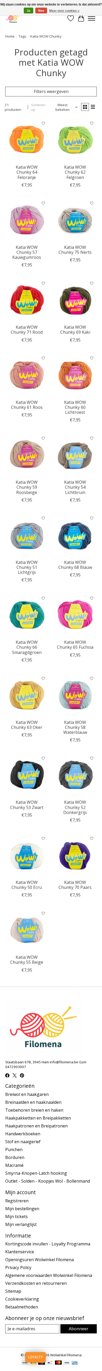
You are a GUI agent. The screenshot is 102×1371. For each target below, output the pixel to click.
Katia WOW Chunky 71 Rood (27, 329)
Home (10, 36)
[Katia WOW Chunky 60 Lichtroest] (75, 375)
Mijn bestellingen (22, 1209)
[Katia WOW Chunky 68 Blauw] (75, 535)
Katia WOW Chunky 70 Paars (75, 884)
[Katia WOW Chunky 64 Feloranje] (26, 140)
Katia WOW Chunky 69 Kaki (75, 329)
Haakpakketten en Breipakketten (38, 1118)
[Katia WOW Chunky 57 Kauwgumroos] (26, 220)
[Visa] (66, 1363)
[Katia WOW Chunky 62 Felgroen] (75, 140)
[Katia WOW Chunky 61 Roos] (26, 375)
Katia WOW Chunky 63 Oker (26, 724)
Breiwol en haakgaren (27, 1094)
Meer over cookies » (64, 11)
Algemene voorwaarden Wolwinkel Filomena (48, 1275)
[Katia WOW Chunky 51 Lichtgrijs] (26, 535)
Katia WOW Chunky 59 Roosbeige (27, 487)
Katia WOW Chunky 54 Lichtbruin (75, 487)
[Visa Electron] (75, 1363)
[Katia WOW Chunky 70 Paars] (75, 855)
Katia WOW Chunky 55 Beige (26, 959)
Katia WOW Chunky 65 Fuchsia (75, 644)
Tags (22, 36)
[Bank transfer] (25, 1363)
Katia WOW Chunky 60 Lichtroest (75, 407)
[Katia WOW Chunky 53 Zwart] (26, 775)
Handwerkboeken (22, 1134)
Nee (41, 11)
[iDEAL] (33, 1363)
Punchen (13, 1149)
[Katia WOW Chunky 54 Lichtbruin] (75, 455)
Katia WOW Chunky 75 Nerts (75, 249)
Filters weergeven (51, 91)
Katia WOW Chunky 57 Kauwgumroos (26, 252)
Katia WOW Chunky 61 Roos (27, 404)
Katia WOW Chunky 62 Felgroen (75, 172)
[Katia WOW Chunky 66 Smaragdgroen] (26, 615)
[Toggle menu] (91, 18)
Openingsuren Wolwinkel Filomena (39, 1259)
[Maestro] (41, 1363)
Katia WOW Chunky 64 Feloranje (27, 172)
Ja (28, 11)
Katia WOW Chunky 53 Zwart (26, 804)
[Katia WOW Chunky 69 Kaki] (75, 300)
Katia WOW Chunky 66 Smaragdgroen (27, 647)
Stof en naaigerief (23, 1142)
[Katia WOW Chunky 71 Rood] (26, 300)
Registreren (17, 1201)
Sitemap (13, 1291)
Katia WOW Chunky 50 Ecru (27, 884)
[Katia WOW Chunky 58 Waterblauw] (75, 695)
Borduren (14, 1157)
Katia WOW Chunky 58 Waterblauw (75, 727)
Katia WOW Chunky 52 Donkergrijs (75, 807)
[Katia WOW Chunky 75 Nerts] (75, 220)
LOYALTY (35, 1357)
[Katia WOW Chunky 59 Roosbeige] (26, 455)
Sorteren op (38, 107)
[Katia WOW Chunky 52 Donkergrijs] (75, 775)
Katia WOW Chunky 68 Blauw (75, 564)
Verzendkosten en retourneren (36, 1283)
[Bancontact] (50, 1363)
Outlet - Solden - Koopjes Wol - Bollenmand (47, 1181)
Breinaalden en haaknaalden (33, 1102)
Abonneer (78, 1329)
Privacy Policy (18, 1267)
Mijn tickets (16, 1216)
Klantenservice (19, 1252)
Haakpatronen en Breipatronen (36, 1126)
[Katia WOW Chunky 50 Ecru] (26, 855)
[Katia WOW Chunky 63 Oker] (26, 695)
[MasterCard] (58, 1363)
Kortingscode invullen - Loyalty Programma (47, 1244)
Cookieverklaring (22, 1299)
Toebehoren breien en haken (34, 1110)
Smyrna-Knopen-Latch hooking (36, 1173)
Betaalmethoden (21, 1307)
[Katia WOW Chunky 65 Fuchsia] (75, 615)
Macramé (14, 1165)
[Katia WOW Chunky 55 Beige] (26, 930)
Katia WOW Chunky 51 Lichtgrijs (27, 567)
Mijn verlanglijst (21, 1224)
